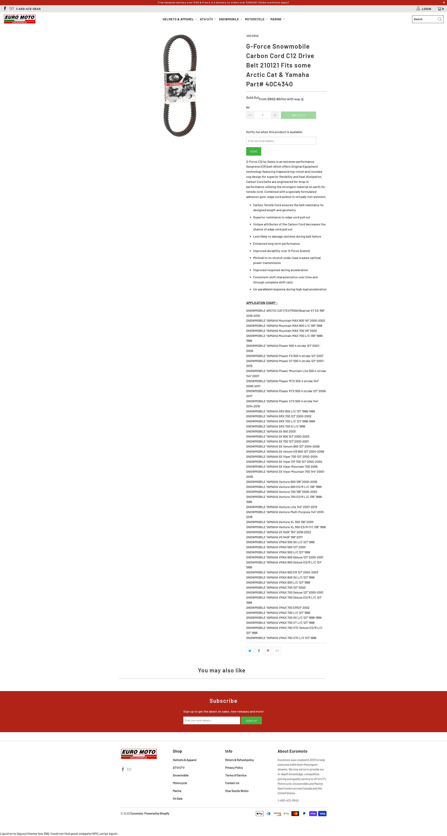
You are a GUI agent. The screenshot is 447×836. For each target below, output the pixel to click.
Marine (276, 19)
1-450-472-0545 (28, 9)
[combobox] (428, 19)
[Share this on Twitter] (250, 650)
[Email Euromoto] (11, 9)
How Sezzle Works (236, 790)
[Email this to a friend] (277, 650)
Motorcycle (255, 19)
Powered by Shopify (156, 813)
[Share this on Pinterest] (268, 650)
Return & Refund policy (239, 760)
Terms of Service (236, 775)
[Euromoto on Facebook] (5, 9)
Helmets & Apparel (179, 19)
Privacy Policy (234, 767)
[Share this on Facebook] (259, 650)
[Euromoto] (19, 19)
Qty (248, 107)
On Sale (177, 798)
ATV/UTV (207, 19)
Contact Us (232, 783)
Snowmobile (229, 19)
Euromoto (136, 813)
